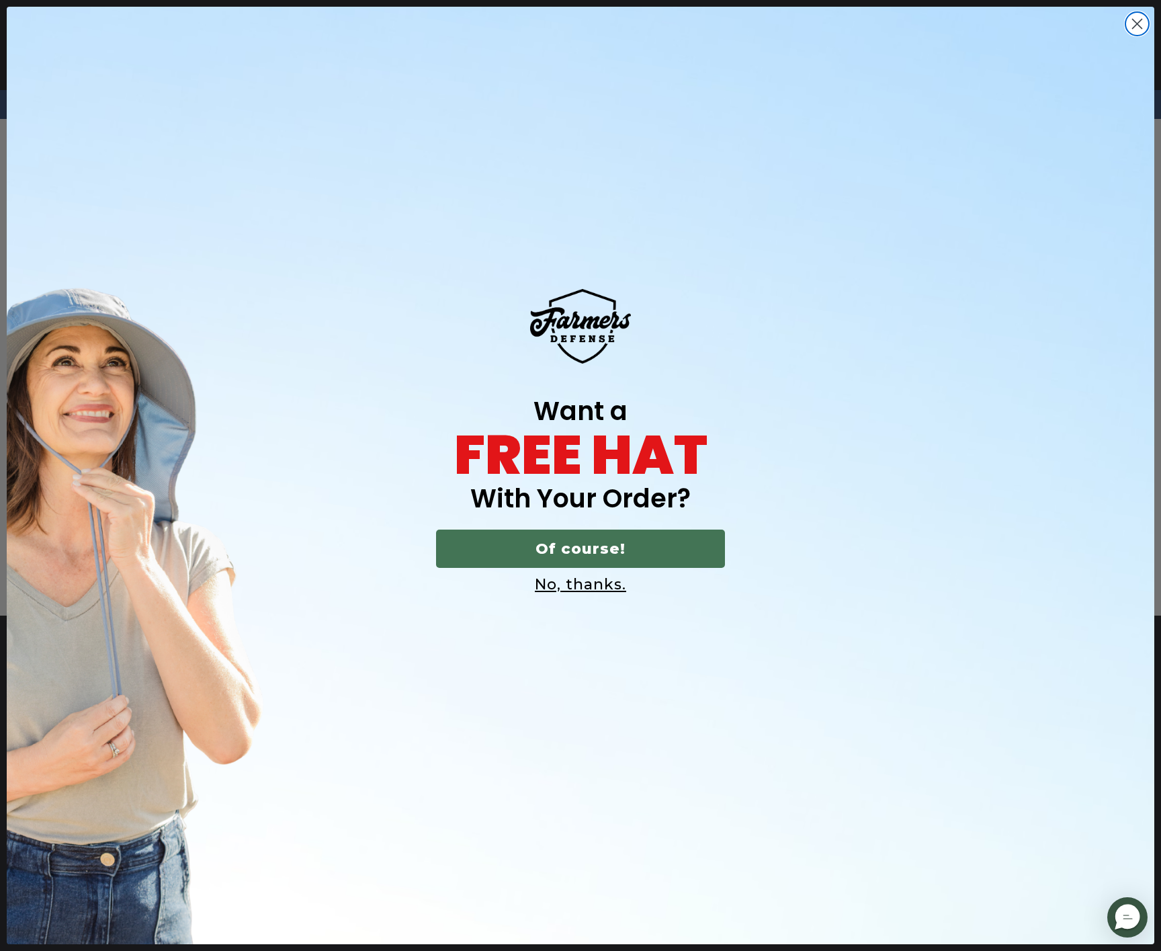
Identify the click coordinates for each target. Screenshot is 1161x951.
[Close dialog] (1137, 24)
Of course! (580, 549)
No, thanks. (580, 584)
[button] (1127, 917)
